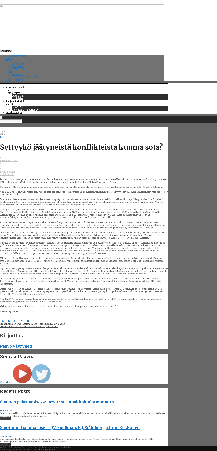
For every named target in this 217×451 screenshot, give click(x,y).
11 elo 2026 (6, 410)
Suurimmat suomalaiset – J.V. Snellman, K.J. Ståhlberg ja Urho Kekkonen (70, 427)
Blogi (9, 58)
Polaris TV (17, 74)
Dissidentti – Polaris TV (25, 77)
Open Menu (6, 51)
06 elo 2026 (6, 436)
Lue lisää (5, 418)
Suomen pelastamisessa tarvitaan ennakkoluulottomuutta (57, 401)
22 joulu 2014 (7, 174)
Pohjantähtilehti (15, 69)
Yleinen (11, 171)
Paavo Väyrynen (9, 160)
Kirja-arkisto (13, 61)
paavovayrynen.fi (45, 449)
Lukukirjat (18, 64)
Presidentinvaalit (16, 56)
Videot (9, 72)
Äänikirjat (18, 66)
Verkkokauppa (14, 80)
